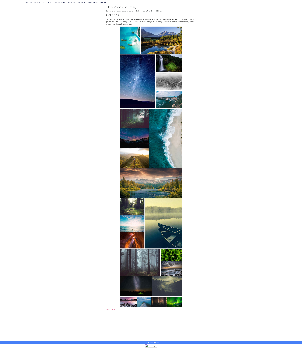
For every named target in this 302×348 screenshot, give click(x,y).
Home (26, 2)
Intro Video (103, 2)
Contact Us (81, 2)
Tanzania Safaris (60, 2)
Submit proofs (110, 309)
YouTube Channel (92, 2)
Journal (50, 2)
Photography (71, 2)
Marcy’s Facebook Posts (37, 2)
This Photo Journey (121, 7)
